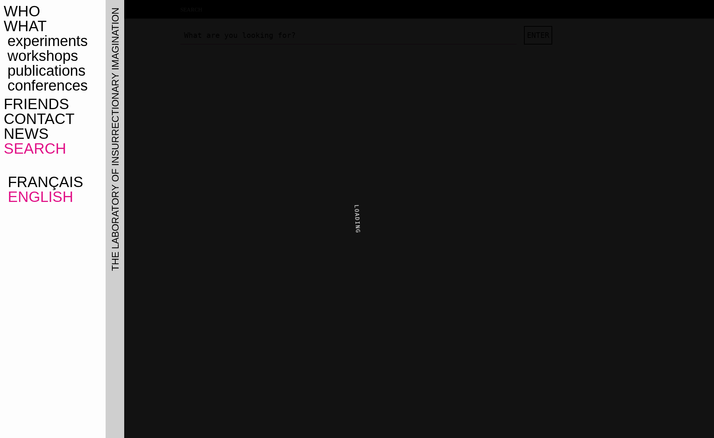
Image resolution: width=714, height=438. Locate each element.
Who (22, 11)
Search (35, 148)
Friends (36, 104)
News (26, 133)
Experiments (47, 41)
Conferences (47, 85)
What (25, 26)
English (38, 197)
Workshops (42, 56)
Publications (46, 70)
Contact (39, 119)
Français (43, 182)
